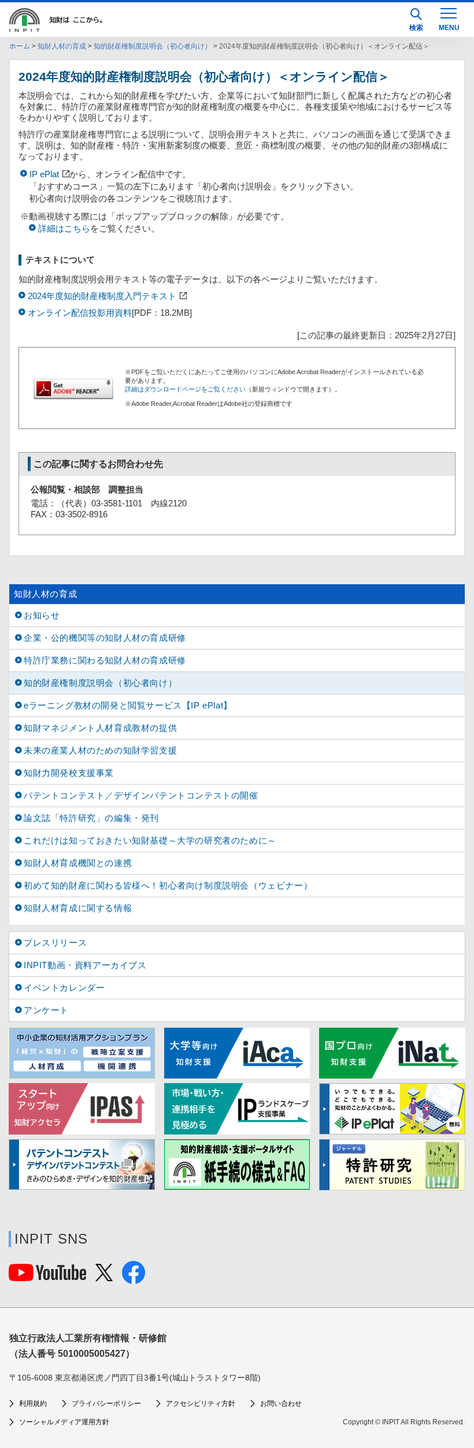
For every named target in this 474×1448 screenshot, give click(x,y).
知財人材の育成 (62, 46)
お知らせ (42, 615)
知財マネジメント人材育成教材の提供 (100, 728)
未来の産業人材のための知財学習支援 (100, 750)
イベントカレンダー (64, 987)
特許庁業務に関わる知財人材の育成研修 (105, 660)
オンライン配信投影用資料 (80, 313)
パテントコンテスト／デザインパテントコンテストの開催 (141, 795)
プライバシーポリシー (106, 1404)
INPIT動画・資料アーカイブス (85, 965)
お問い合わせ (281, 1404)
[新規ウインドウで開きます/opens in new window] (392, 1108)
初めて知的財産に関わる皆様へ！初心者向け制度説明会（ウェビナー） (168, 885)
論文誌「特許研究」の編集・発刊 (91, 818)
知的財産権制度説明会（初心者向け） (153, 46)
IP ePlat (44, 174)
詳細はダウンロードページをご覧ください (185, 389)
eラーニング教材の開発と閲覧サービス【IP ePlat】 (128, 705)
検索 (416, 28)
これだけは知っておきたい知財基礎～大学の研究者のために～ (150, 840)
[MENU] (448, 18)
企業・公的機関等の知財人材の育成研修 (105, 638)
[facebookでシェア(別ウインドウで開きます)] (133, 1279)
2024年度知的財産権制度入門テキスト (102, 296)
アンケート (46, 1010)
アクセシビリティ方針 (200, 1404)
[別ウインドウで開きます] (47, 1276)
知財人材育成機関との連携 (78, 863)
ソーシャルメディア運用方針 (64, 1422)
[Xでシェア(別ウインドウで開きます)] (104, 1276)
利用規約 (33, 1404)
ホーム (19, 46)
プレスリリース (55, 942)
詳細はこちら (64, 228)
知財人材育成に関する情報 (78, 908)
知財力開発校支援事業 (69, 773)
